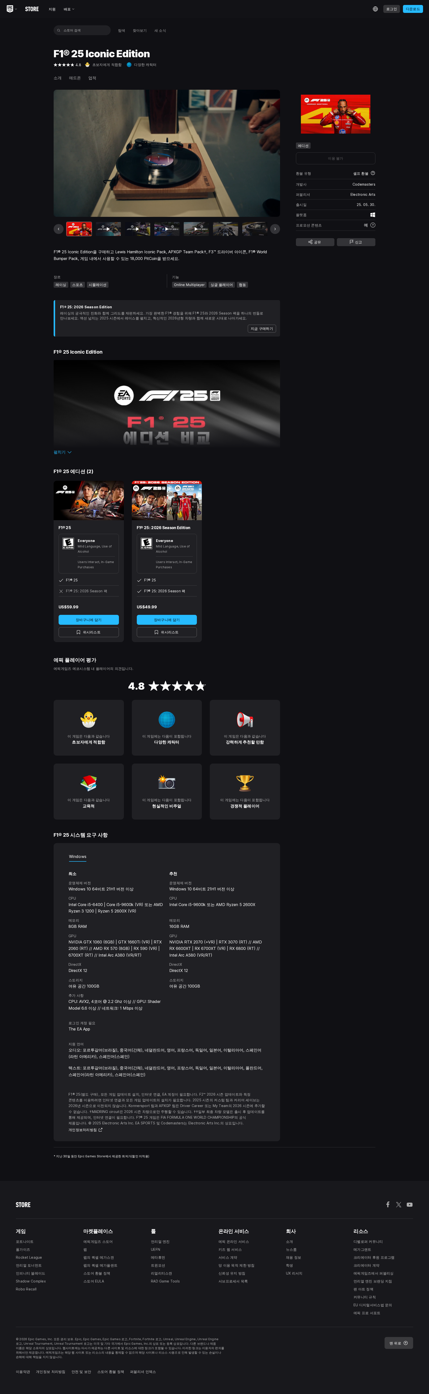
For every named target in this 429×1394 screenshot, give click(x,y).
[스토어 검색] (58, 30)
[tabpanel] (167, 937)
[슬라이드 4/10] (167, 229)
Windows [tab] (77, 856)
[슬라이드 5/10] (196, 229)
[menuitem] (122, 30)
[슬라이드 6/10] (225, 229)
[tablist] (167, 857)
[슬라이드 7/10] (255, 229)
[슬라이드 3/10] (137, 229)
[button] (167, 452)
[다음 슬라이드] (275, 229)
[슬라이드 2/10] (108, 229)
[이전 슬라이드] (59, 229)
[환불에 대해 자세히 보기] (372, 173)
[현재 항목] (79, 229)
